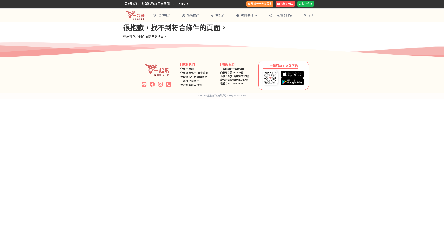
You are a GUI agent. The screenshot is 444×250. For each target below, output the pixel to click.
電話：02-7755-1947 (231, 83)
